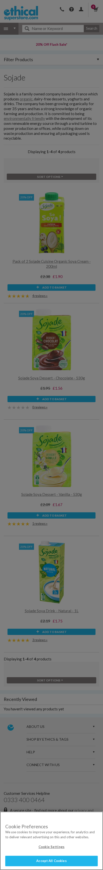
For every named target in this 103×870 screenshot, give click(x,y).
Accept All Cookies (51, 861)
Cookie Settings (51, 847)
